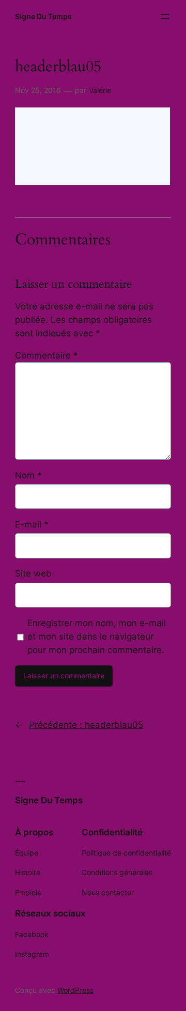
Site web (33, 573)
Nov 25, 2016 (38, 90)
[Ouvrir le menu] (165, 16)
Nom (28, 475)
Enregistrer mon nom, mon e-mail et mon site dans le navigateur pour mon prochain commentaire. (96, 636)
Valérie (100, 90)
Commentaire (46, 355)
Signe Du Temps (43, 16)
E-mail (32, 524)
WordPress (75, 990)
